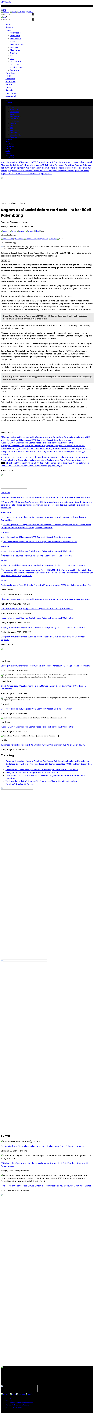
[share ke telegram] (30, 231)
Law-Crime (10, 81)
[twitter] (13, 12)
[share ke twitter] (13, 231)
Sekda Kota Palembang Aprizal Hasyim (45, 465)
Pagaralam (15, 70)
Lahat (12, 41)
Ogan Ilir (14, 53)
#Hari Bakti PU (12, 463)
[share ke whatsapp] (21, 231)
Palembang (15, 33)
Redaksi (8, 1398)
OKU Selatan (15, 61)
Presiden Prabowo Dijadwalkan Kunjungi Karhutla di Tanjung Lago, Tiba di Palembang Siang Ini (42, 1146)
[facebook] (5, 12)
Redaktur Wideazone (10, 222)
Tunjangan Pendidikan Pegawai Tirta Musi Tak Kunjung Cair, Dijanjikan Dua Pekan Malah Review (43, 745)
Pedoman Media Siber (14, 1407)
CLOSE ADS (6, 2)
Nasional (9, 27)
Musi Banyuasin (17, 44)
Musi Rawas (15, 50)
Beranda (9, 24)
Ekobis (8, 76)
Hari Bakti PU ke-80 (27, 463)
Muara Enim (15, 38)
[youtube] (29, 12)
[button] (2, 260)
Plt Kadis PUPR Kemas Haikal (49, 463)
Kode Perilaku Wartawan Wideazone (19, 1403)
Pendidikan (10, 73)
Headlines (12, 203)
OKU (12, 58)
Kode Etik (9, 1400)
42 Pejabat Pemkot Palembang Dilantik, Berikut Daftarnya (32, 772)
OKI (11, 55)
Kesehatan (10, 78)
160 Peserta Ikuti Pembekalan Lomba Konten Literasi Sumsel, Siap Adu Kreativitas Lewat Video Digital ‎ (46, 1186)
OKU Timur (15, 64)
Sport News (11, 93)
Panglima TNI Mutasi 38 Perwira (19, 784)
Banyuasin (14, 47)
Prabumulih (15, 35)
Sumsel (9, 30)
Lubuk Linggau (16, 67)
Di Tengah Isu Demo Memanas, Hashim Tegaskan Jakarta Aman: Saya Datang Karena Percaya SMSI (45, 666)
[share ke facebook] (5, 231)
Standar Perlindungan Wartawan (18, 1405)
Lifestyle (9, 90)
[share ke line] (36, 231)
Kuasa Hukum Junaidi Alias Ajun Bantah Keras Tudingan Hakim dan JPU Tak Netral (37, 727)
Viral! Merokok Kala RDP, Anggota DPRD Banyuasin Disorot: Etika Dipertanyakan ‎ (37, 162)
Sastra (8, 87)
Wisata (9, 84)
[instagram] (20, 12)
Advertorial (11, 96)
